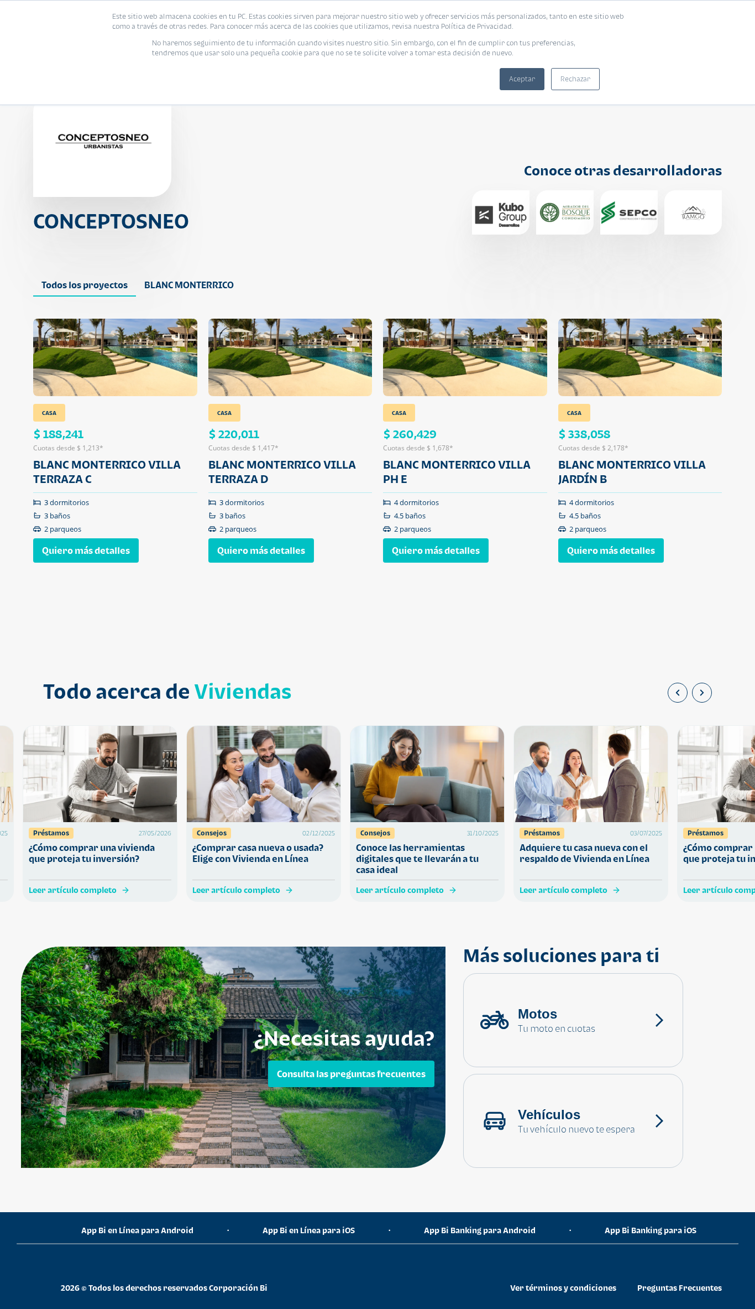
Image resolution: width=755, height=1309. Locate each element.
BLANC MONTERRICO (189, 284)
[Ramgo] (693, 212)
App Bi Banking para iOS (650, 1230)
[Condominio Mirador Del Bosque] (565, 212)
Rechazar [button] (575, 79)
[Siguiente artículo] (702, 693)
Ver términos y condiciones (563, 1287)
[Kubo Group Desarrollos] (500, 212)
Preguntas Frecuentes (679, 1287)
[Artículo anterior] (678, 693)
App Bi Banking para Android (480, 1230)
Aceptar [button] (522, 79)
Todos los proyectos (84, 284)
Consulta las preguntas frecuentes (351, 1073)
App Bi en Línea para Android (137, 1230)
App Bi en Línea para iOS (309, 1230)
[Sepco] (629, 212)
